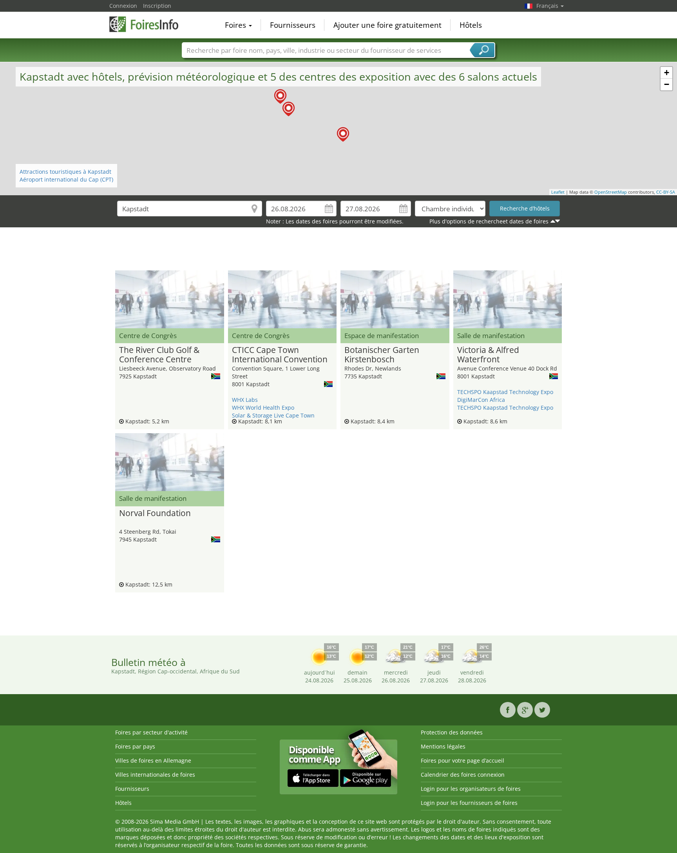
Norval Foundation (155, 513)
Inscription (157, 5)
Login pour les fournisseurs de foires (469, 802)
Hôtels (471, 25)
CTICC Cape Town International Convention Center (280, 355)
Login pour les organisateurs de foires (471, 788)
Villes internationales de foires (155, 774)
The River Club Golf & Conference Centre (159, 355)
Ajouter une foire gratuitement (387, 25)
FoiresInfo (148, 24)
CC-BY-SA (665, 192)
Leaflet (558, 192)
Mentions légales (443, 746)
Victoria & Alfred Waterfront (488, 355)
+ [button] (666, 72)
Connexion (123, 5)
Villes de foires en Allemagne (153, 760)
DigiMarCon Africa (481, 399)
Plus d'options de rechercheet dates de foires (488, 221)
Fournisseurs (292, 25)
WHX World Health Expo (263, 407)
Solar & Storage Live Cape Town (273, 415)
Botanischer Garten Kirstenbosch (381, 355)
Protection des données (452, 732)
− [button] (666, 84)
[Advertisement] (338, 250)
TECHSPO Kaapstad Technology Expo (505, 392)
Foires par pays (135, 746)
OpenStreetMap (610, 192)
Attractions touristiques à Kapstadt (65, 171)
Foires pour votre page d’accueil (462, 760)
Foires (236, 25)
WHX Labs (245, 399)
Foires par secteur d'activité (151, 732)
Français (548, 5)
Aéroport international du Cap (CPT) (66, 179)
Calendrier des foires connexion (463, 774)
